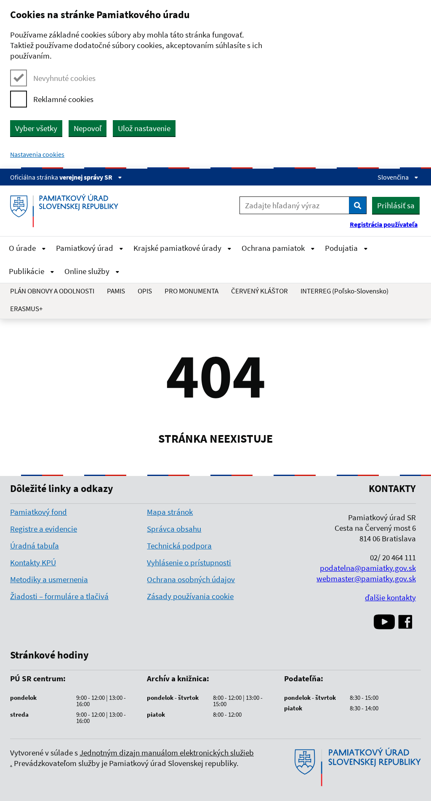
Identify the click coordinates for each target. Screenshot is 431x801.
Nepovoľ (87, 128)
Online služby (87, 271)
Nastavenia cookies (37, 154)
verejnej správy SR (86, 177)
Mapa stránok (170, 512)
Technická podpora (179, 545)
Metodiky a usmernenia (49, 579)
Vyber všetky (36, 128)
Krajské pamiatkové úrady (178, 248)
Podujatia (342, 248)
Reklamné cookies (63, 99)
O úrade (23, 248)
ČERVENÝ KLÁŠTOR (259, 291)
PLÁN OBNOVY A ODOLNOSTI (52, 291)
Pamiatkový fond (38, 512)
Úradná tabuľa (34, 545)
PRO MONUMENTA (191, 291)
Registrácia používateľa (384, 224)
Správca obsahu (174, 529)
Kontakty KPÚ (33, 562)
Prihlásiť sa (396, 205)
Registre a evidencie (43, 529)
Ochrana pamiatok (274, 248)
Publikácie (27, 271)
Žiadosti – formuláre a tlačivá (59, 596)
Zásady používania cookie (190, 596)
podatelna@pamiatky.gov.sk (368, 568)
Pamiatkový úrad (85, 248)
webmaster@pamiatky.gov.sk (366, 578)
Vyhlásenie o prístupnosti (189, 562)
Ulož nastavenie (144, 128)
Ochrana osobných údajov (191, 579)
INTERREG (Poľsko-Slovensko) (344, 291)
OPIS (145, 291)
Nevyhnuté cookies (64, 78)
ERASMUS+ (26, 308)
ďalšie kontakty (390, 597)
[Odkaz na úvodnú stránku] (67, 211)
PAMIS (116, 291)
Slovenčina (394, 177)
